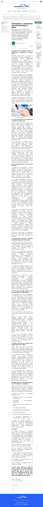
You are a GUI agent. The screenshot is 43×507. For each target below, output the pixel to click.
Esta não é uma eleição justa (39, 27)
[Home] (21, 5)
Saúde (13, 489)
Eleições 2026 (24, 11)
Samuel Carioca (38, 32)
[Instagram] (23, 504)
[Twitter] (19, 504)
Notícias (9, 11)
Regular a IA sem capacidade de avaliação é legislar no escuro (39, 47)
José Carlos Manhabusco (39, 61)
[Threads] (38, 1)
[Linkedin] (21, 504)
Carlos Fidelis (38, 25)
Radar (30, 11)
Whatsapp (5, 27)
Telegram (5, 29)
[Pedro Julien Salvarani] (13, 43)
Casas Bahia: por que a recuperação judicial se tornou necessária (39, 55)
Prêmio (34, 11)
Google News (6, 31)
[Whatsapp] (14, 504)
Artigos (18, 11)
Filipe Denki (39, 51)
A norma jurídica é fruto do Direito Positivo (38, 64)
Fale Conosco (27, 500)
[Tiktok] (36, 1)
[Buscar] (41, 1)
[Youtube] (34, 1)
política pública (15, 485)
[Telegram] (16, 504)
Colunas (14, 11)
